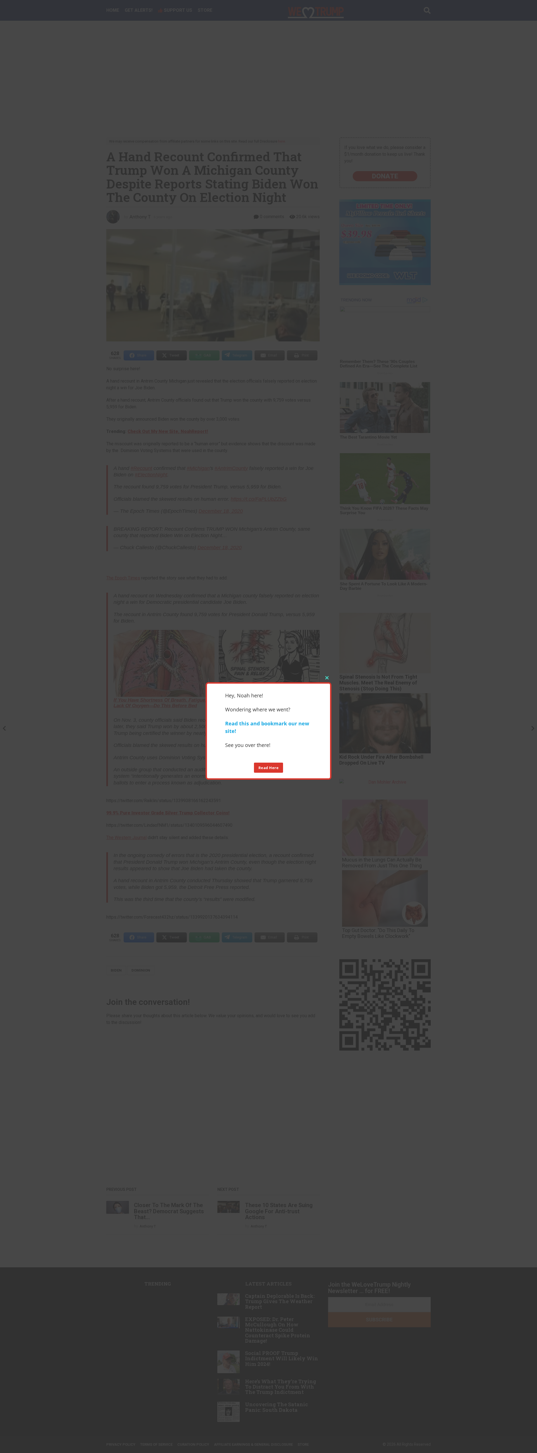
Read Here (268, 767)
